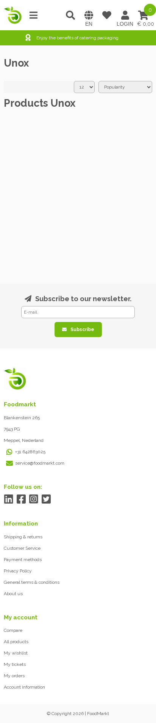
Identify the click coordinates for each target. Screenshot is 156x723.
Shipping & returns (23, 537)
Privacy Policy (18, 571)
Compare (13, 630)
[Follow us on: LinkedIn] (8, 499)
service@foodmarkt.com (39, 463)
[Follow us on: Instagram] (33, 499)
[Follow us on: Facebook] (21, 499)
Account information (24, 687)
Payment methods (23, 559)
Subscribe (82, 329)
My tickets (15, 664)
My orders (14, 675)
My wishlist (16, 653)
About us (13, 593)
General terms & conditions (31, 582)
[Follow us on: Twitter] (46, 499)
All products (16, 641)
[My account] (125, 15)
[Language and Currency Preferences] (89, 15)
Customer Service (22, 548)
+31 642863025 (30, 451)
